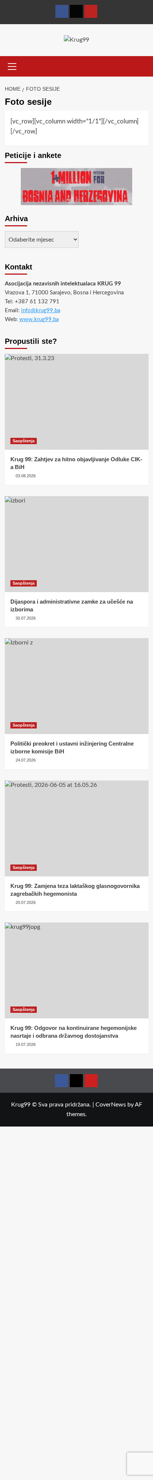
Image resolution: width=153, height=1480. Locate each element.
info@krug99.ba (40, 310)
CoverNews (110, 1105)
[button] (12, 65)
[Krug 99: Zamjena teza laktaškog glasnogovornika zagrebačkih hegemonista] (77, 828)
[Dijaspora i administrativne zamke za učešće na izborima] (77, 544)
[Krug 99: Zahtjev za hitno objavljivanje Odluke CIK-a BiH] (77, 402)
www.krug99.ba (39, 319)
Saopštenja (24, 441)
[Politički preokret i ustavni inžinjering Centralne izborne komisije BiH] (77, 686)
